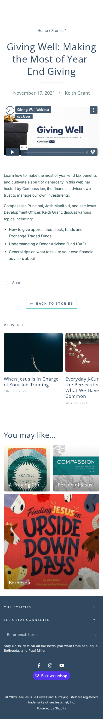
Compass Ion (33, 188)
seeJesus (25, 697)
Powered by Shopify (51, 708)
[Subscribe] (96, 634)
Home (42, 30)
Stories (57, 30)
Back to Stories (54, 303)
